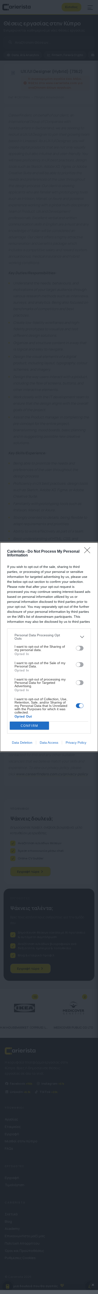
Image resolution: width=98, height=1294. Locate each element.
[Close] (88, 551)
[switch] (79, 648)
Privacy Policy (76, 742)
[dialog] (49, 647)
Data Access (49, 742)
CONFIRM (29, 726)
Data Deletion (22, 742)
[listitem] (49, 636)
